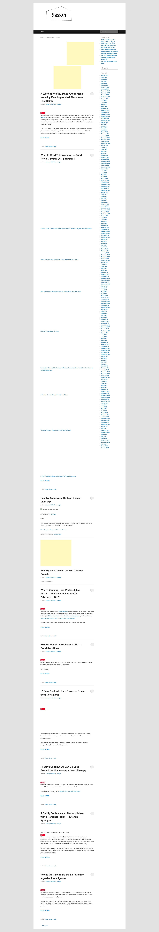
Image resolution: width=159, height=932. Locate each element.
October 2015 (105, 329)
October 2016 (105, 305)
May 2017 (103, 292)
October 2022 (105, 165)
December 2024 (105, 114)
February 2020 (105, 227)
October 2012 (105, 399)
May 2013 (103, 385)
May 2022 (103, 175)
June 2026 (104, 79)
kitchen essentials (53, 616)
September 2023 (105, 143)
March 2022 (104, 179)
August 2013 (104, 380)
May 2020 (103, 221)
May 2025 (103, 104)
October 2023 (105, 141)
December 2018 (105, 255)
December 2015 (105, 325)
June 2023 (104, 149)
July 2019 (104, 241)
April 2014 (104, 364)
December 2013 (105, 372)
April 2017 (104, 294)
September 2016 (105, 307)
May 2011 (103, 428)
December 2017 (105, 278)
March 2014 (104, 366)
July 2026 (104, 77)
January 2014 (105, 370)
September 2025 (105, 97)
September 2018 (105, 260)
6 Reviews (53, 514)
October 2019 (105, 235)
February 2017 (105, 298)
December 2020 (105, 208)
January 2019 (105, 253)
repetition (43, 117)
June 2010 (104, 434)
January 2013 (105, 393)
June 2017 (104, 290)
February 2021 (105, 204)
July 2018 (104, 264)
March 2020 (104, 225)
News (46, 146)
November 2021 (105, 186)
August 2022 (104, 169)
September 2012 (105, 401)
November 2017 (105, 280)
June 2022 (104, 173)
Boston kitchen (63, 611)
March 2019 (104, 249)
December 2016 (105, 301)
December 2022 (105, 161)
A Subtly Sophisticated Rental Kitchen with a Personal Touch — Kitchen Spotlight (62, 816)
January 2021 (105, 206)
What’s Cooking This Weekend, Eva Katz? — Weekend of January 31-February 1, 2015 (60, 593)
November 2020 (105, 210)
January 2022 (105, 182)
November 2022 (105, 163)
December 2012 (105, 395)
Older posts (44, 926)
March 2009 (104, 446)
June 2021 (104, 196)
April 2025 (104, 106)
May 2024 (103, 128)
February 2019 (105, 251)
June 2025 (104, 103)
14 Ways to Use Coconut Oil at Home (69, 791)
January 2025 (105, 112)
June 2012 (104, 407)
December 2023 (105, 138)
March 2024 (104, 132)
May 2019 (103, 245)
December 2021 (105, 184)
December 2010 (105, 432)
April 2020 (104, 223)
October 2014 (105, 352)
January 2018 (105, 276)
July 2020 (104, 218)
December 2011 (105, 418)
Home (42, 31)
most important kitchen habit (48, 618)
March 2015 (104, 342)
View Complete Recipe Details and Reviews (53, 530)
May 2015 (103, 339)
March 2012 (104, 413)
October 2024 (105, 118)
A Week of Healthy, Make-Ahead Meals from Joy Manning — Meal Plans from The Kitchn (61, 97)
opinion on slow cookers (67, 618)
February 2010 (105, 440)
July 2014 (104, 358)
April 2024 (104, 130)
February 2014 (105, 368)
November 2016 (105, 303)
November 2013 (105, 374)
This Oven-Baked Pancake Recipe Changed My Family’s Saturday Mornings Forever (109, 51)
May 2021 (103, 198)
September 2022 (105, 167)
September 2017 (105, 284)
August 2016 (104, 309)
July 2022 (104, 171)
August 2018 (104, 262)
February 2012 (105, 415)
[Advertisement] (80, 53)
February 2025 (105, 110)
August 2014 (104, 356)
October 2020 (105, 212)
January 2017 (105, 299)
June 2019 (104, 243)
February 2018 (105, 274)
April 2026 (104, 83)
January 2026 (105, 89)
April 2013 (104, 387)
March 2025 (104, 108)
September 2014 (105, 354)
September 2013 (105, 377)
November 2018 (105, 257)
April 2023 (104, 153)
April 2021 (104, 200)
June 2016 (104, 313)
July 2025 (104, 101)
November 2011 (105, 420)
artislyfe (59, 104)
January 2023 (105, 159)
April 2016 (104, 317)
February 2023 (105, 157)
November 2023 (105, 140)
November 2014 (105, 350)
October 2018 (105, 259)
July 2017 (104, 288)
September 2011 (105, 424)
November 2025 (105, 93)
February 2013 (105, 391)
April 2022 (104, 177)
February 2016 (105, 321)
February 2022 (105, 181)
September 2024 (105, 120)
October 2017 (105, 282)
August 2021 (104, 192)
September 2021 (105, 190)
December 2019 (105, 231)
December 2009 (105, 442)
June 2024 (104, 126)
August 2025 (104, 99)
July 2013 (104, 381)
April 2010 (104, 438)
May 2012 (103, 409)
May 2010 (103, 436)
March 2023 (104, 155)
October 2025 (105, 95)
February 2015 (105, 344)
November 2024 (105, 116)
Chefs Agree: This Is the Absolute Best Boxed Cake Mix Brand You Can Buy (108, 45)
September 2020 (105, 214)
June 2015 (104, 337)
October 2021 (105, 188)
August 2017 (104, 286)
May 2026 (103, 81)
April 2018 (104, 270)
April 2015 (104, 340)
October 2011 (105, 422)
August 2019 (104, 239)
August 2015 (104, 333)
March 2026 (104, 85)
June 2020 (104, 219)
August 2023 (104, 145)
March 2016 (104, 319)
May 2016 (103, 315)
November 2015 (105, 327)
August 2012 (104, 403)
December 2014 (105, 348)
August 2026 (104, 75)
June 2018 (104, 266)
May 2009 (103, 444)
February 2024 (105, 134)
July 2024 (104, 124)
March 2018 (104, 272)
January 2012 (105, 417)
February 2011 (105, 430)
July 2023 (104, 147)
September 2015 (105, 331)
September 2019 (105, 237)
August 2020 (104, 216)
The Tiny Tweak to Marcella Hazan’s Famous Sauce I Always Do (109, 57)
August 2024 (104, 122)
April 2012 (104, 411)
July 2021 (104, 194)
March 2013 (104, 389)
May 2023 (103, 151)
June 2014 (104, 360)
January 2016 (105, 323)
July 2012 (104, 405)
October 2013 (105, 376)
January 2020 (105, 229)
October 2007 (105, 448)
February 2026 (105, 87)
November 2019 (105, 233)
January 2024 (105, 136)
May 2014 (103, 362)
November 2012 (105, 397)
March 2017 (104, 296)
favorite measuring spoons (72, 616)
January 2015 (105, 346)
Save (43, 113)
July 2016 (104, 311)
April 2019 (104, 247)
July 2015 (104, 335)
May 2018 (103, 268)
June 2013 (104, 383)
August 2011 (104, 426)
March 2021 (104, 202)
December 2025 (105, 91)
